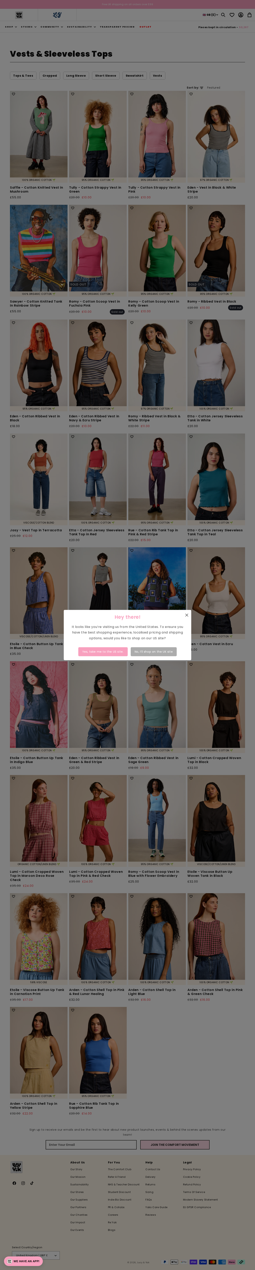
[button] (23, 1261)
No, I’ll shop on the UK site (154, 652)
